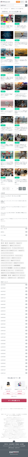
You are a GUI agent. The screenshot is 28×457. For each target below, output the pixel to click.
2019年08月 (14, 343)
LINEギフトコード (22, 437)
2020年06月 (14, 314)
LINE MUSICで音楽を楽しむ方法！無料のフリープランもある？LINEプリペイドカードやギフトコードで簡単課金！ (21, 146)
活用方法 (3, 23)
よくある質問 (22, 446)
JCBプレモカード (21, 277)
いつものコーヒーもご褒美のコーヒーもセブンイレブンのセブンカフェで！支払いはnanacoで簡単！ (21, 181)
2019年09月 (14, 340)
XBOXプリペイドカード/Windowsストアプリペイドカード (12, 272)
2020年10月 (14, 301)
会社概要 (22, 444)
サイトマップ (16, 446)
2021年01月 (14, 291)
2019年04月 (14, 356)
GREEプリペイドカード (5, 257)
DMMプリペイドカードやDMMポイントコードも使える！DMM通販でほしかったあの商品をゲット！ (7, 164)
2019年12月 (14, 330)
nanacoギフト (21, 250)
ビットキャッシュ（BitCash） (20, 267)
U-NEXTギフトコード (12, 277)
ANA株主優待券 (17, 265)
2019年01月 (14, 366)
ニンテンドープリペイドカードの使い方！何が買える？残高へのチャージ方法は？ (7, 94)
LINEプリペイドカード (10, 421)
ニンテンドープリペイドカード (7, 252)
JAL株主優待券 (4, 275)
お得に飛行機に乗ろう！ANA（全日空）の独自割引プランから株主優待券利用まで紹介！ (21, 78)
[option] (8, 387)
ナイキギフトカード (19, 270)
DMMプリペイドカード (16, 257)
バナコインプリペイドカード (6, 262)
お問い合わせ (11, 447)
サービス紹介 (14, 235)
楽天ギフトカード (17, 417)
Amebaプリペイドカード (18, 262)
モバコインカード (19, 255)
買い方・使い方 (14, 228)
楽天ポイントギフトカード (15, 245)
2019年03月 (14, 360)
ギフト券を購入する (14, 400)
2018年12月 (14, 369)
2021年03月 (14, 284)
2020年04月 (14, 320)
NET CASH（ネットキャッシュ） (7, 270)
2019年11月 (14, 333)
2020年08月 (14, 307)
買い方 (2, 243)
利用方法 (6, 444)
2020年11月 (14, 297)
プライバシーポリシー (7, 446)
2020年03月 (14, 324)
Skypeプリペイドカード (15, 260)
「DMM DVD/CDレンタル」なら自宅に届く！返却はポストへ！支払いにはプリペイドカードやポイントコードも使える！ (7, 129)
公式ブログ (3, 5)
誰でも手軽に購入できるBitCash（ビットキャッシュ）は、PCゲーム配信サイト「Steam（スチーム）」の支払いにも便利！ (7, 44)
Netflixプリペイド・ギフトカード (18, 275)
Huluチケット (3, 277)
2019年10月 (14, 337)
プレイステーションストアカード (7, 255)
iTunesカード (19, 243)
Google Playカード (4, 245)
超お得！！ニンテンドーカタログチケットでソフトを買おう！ (7, 111)
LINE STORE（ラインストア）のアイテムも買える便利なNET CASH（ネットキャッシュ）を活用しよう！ (21, 44)
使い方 (6, 243)
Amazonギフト (12, 243)
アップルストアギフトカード (17, 248)
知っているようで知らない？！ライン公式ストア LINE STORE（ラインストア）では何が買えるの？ (7, 181)
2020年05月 (14, 317)
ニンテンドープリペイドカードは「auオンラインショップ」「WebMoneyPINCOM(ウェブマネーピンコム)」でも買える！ (21, 95)
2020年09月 (14, 304)
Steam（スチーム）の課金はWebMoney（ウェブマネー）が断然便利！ (21, 111)
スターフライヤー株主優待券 (6, 267)
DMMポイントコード (5, 260)
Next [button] (26, 388)
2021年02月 (14, 288)
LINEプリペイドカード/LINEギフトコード (9, 250)
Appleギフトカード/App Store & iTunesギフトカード (14, 419)
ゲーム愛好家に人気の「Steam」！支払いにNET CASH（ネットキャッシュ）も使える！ (20, 26)
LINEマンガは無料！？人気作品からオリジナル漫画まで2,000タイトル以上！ (7, 145)
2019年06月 (14, 350)
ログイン (22, 1)
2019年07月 (14, 347)
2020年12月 (14, 294)
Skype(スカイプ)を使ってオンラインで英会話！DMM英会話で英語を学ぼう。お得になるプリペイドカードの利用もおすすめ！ (21, 129)
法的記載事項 (12, 444)
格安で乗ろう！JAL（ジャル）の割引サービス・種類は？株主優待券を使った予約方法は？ (7, 78)
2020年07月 (14, 310)
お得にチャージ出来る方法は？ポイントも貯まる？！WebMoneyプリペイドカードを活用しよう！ (7, 61)
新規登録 (18, 1)
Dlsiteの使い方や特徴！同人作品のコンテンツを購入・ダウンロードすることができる (7, 26)
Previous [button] (1, 388)
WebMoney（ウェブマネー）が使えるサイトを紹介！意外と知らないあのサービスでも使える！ (21, 164)
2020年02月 (14, 327)
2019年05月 (14, 353)
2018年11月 (14, 373)
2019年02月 (14, 363)
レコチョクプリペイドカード (6, 265)
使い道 (9, 275)
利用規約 (17, 444)
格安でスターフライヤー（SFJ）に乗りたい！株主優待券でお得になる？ (21, 60)
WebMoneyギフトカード (6, 248)
